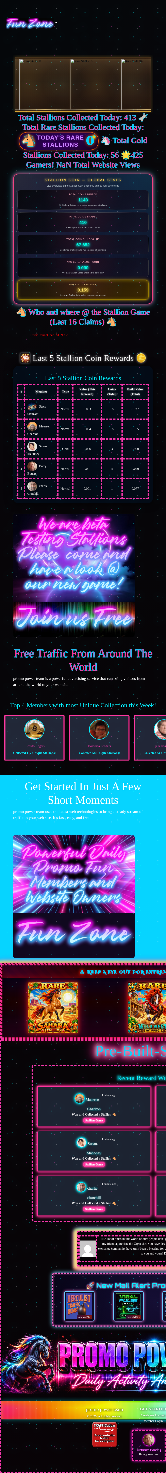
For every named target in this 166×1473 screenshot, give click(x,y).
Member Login (153, 1421)
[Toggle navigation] (31, 23)
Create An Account (153, 1415)
